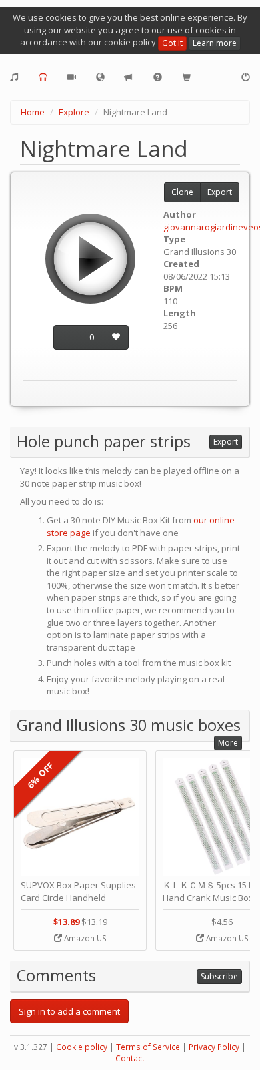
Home (33, 112)
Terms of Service (148, 1047)
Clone (182, 192)
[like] (116, 337)
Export (219, 192)
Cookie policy (81, 1047)
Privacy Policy (214, 1047)
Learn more (215, 43)
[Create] (14, 77)
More (228, 742)
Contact (130, 1058)
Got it (172, 43)
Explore (74, 112)
